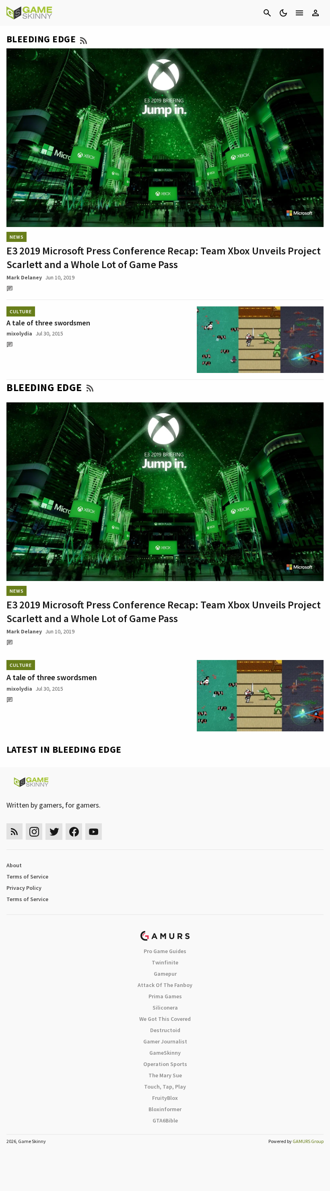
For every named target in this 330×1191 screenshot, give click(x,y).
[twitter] (53, 831)
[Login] (315, 13)
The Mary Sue (165, 1075)
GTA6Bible (165, 1120)
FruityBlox (165, 1097)
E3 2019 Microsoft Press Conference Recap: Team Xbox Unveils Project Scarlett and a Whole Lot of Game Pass (163, 257)
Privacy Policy (23, 887)
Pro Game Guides (165, 951)
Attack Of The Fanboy (165, 985)
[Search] (267, 13)
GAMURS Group (308, 1141)
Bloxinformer (165, 1109)
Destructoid (165, 1030)
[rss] (14, 831)
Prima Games (165, 996)
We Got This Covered (165, 1018)
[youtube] (93, 831)
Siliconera (165, 1007)
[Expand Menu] (299, 13)
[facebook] (74, 831)
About (14, 865)
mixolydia (19, 333)
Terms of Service (27, 876)
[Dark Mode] (283, 13)
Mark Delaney (24, 277)
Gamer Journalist (165, 1041)
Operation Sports (165, 1064)
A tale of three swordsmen (48, 322)
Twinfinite (165, 962)
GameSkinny (165, 1052)
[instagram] (34, 831)
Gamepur (165, 973)
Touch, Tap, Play (165, 1086)
